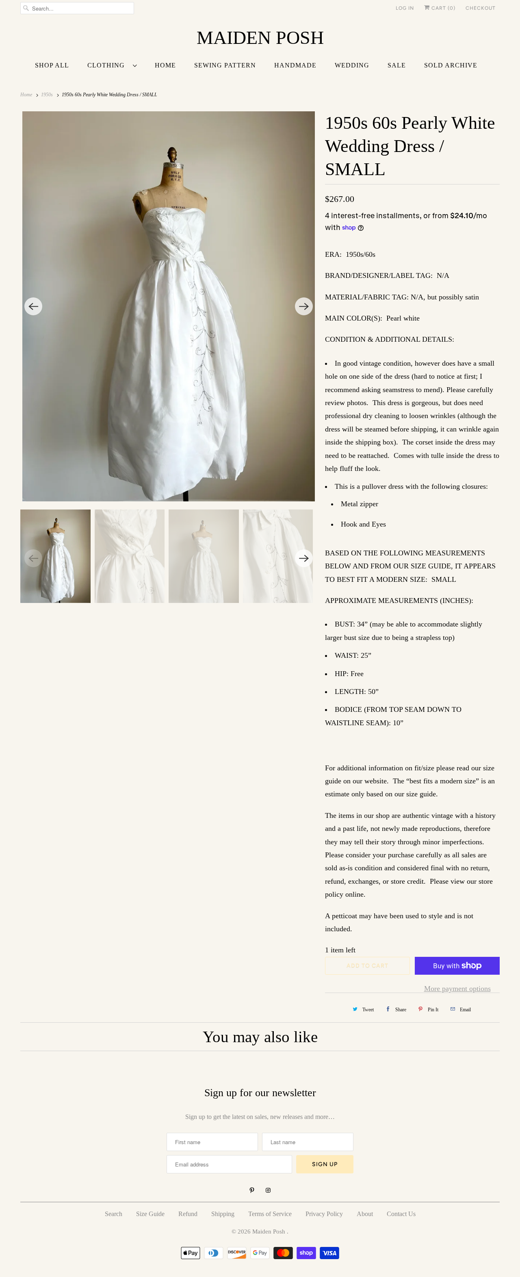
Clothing (108, 65)
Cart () (442, 8)
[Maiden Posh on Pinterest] (252, 1190)
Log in (405, 8)
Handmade (295, 65)
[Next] (304, 306)
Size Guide (150, 1213)
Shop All (52, 65)
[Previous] (33, 306)
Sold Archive (450, 65)
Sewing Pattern (225, 65)
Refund (187, 1213)
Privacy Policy (324, 1213)
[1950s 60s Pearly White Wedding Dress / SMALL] (168, 306)
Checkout (481, 8)
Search (113, 1213)
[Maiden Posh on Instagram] (268, 1190)
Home (165, 65)
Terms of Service (270, 1213)
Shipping (222, 1213)
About (365, 1213)
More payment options (457, 988)
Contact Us (401, 1213)
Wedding (352, 65)
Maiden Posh (269, 1231)
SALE (397, 65)
